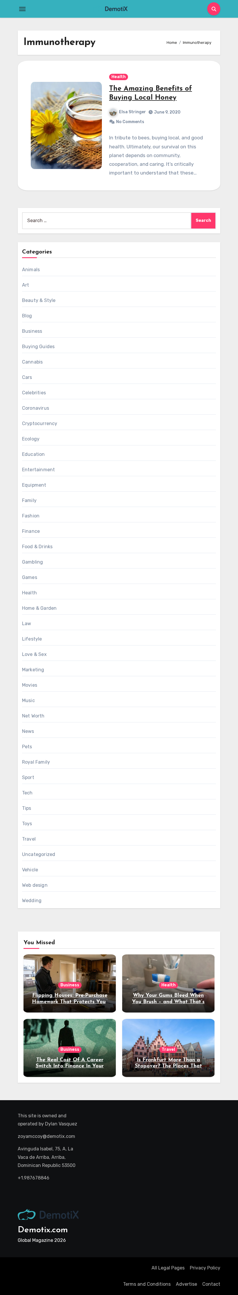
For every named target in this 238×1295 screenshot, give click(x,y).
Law (26, 623)
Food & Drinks (37, 546)
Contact (211, 1284)
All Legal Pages (168, 1268)
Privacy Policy (205, 1268)
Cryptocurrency (39, 423)
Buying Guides (38, 346)
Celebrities (34, 392)
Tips (26, 808)
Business (32, 331)
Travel (29, 839)
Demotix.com (43, 1230)
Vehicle (30, 870)
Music (28, 700)
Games (29, 577)
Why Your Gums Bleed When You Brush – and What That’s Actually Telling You (168, 1002)
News (28, 731)
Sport (28, 777)
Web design (35, 885)
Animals (31, 269)
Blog (27, 316)
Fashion (30, 516)
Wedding (32, 900)
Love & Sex (34, 654)
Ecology (30, 439)
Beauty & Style (39, 300)
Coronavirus (35, 408)
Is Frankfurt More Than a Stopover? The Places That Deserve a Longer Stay (168, 1066)
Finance (31, 531)
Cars (27, 377)
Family (29, 500)
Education (33, 454)
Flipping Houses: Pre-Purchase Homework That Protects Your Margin (70, 1002)
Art (25, 285)
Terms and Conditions (147, 1284)
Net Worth (33, 716)
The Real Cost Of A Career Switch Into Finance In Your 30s (70, 1066)
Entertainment (38, 469)
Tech (27, 793)
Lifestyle (32, 639)
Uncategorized (38, 854)
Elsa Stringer (132, 111)
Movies (29, 685)
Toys (27, 823)
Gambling (32, 562)
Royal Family (36, 762)
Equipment (34, 485)
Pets (27, 746)
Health (118, 76)
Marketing (33, 669)
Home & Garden (39, 608)
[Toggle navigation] (22, 9)
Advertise (186, 1284)
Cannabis (32, 362)
